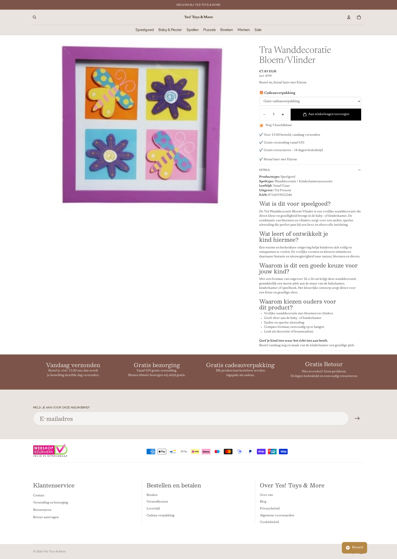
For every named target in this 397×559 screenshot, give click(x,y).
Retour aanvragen (46, 517)
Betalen (152, 495)
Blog (263, 502)
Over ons (266, 495)
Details (264, 170)
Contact (38, 495)
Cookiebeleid (269, 522)
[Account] (349, 17)
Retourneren (42, 510)
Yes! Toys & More (54, 551)
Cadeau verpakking (160, 515)
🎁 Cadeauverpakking (277, 93)
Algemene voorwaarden (277, 515)
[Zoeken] (34, 17)
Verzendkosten (157, 502)
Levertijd (153, 508)
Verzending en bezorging (50, 503)
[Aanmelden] (357, 418)
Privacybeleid (270, 508)
